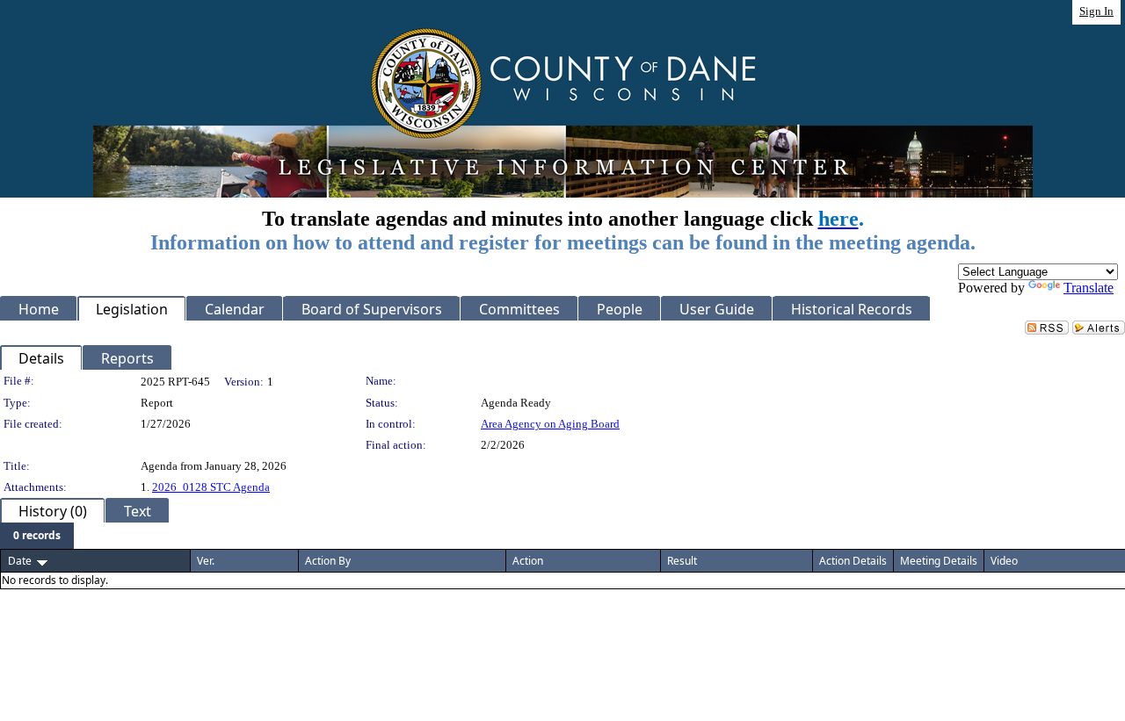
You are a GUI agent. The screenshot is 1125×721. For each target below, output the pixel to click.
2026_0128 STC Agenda (211, 487)
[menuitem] (37, 535)
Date (20, 560)
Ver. (205, 560)
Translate (1088, 287)
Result (682, 560)
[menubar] (37, 536)
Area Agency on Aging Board (550, 423)
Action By (328, 560)
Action (527, 560)
